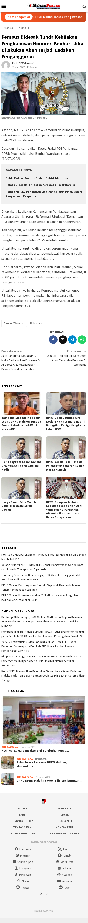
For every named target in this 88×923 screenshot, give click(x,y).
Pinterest (25, 855)
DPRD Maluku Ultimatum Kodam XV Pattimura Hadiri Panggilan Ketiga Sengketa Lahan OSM (65, 423)
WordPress (67, 862)
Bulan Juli (36, 323)
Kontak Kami (64, 827)
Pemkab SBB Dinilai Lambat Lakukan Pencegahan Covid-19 (45, 636)
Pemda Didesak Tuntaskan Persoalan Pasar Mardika (41, 185)
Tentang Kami (22, 827)
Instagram (25, 868)
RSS (46, 894)
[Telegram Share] (72, 339)
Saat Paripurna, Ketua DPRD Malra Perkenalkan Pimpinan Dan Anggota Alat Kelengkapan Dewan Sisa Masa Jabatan (21, 360)
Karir (22, 815)
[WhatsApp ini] (82, 339)
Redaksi (64, 815)
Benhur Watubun (14, 323)
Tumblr (67, 855)
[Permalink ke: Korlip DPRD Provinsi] (5, 65)
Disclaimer (64, 821)
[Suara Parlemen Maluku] (44, 6)
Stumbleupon (25, 862)
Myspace (67, 875)
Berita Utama (9, 747)
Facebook (25, 849)
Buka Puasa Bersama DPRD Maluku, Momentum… (41, 764)
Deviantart (25, 875)
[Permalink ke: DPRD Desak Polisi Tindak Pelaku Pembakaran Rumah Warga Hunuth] (66, 447)
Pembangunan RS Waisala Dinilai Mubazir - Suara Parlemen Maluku (42, 632)
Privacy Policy (23, 821)
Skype (25, 881)
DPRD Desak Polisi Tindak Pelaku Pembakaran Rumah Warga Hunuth (65, 465)
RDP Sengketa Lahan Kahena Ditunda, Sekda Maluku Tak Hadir (21, 465)
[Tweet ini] (63, 339)
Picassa (25, 887)
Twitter (67, 849)
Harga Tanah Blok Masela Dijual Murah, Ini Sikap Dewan (19, 505)
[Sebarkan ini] (53, 339)
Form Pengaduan (23, 833)
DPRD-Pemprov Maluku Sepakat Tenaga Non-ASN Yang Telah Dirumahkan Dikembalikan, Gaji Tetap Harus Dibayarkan (64, 509)
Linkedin (67, 868)
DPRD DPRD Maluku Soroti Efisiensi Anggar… (49, 781)
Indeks (22, 808)
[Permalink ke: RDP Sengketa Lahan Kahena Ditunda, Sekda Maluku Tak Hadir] (21, 447)
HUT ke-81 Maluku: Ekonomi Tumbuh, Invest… (35, 751)
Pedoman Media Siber (64, 833)
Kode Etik (64, 808)
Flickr (67, 887)
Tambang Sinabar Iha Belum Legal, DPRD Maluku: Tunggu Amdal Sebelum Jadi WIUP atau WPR (21, 423)
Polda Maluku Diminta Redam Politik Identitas (37, 178)
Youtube (67, 881)
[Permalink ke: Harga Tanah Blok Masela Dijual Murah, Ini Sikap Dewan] (21, 488)
